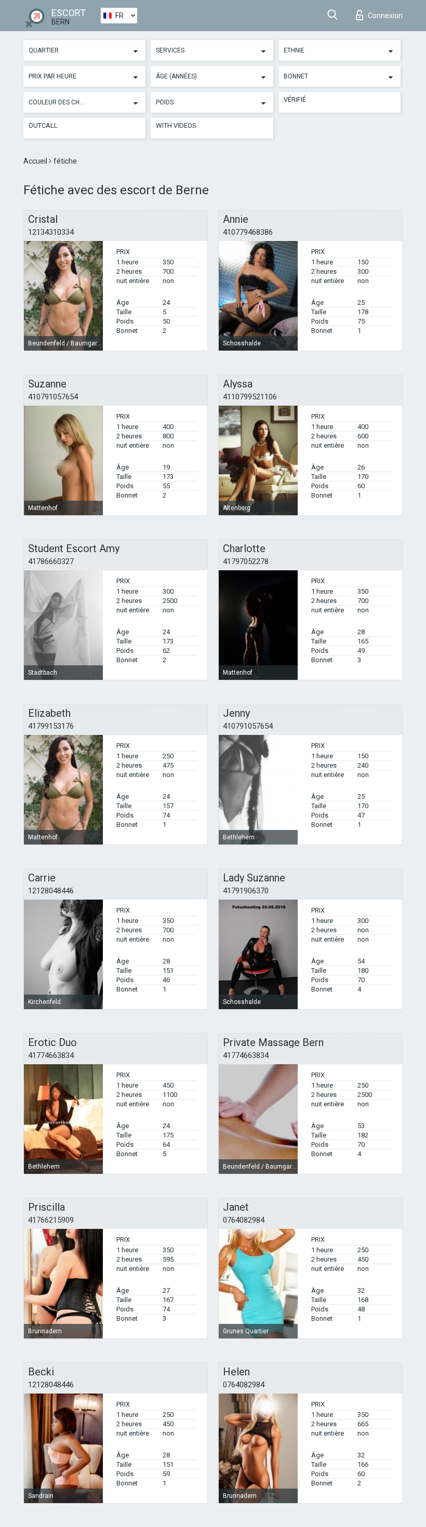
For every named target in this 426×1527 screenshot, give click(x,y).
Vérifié (295, 99)
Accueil (36, 161)
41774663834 (51, 1055)
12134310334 (51, 232)
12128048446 (51, 890)
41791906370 (246, 890)
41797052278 (246, 561)
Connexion (385, 15)
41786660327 (51, 561)
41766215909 (51, 1220)
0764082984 (243, 1220)
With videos (176, 125)
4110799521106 (250, 396)
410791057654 (53, 396)
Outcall (43, 125)
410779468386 (248, 232)
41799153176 (51, 726)
